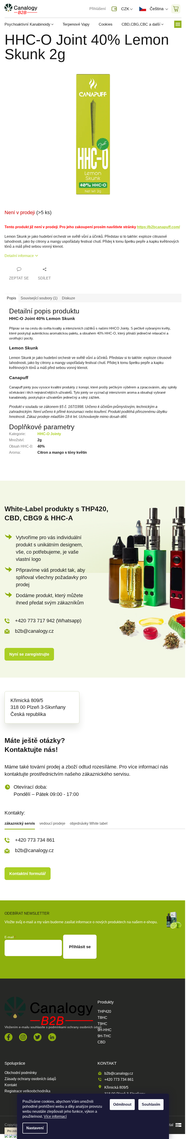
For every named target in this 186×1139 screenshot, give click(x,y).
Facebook (8, 1037)
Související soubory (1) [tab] (39, 298)
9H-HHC (105, 1030)
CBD (101, 1042)
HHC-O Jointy (49, 434)
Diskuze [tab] (68, 298)
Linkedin (52, 1037)
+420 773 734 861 (35, 840)
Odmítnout (122, 1104)
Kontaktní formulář (27, 873)
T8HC (102, 1018)
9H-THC (104, 1036)
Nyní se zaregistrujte (29, 654)
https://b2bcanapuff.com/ (158, 227)
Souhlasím (151, 1104)
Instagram (23, 1037)
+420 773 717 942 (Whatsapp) (48, 620)
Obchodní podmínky (21, 1073)
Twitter (38, 1037)
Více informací (55, 1116)
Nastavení (35, 1128)
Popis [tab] (11, 298)
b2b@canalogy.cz (34, 631)
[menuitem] (31, 24)
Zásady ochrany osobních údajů (30, 1079)
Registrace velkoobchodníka (27, 1091)
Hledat (48, 9)
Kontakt (11, 1085)
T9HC (102, 1024)
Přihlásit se (80, 947)
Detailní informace (19, 256)
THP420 (104, 1011)
